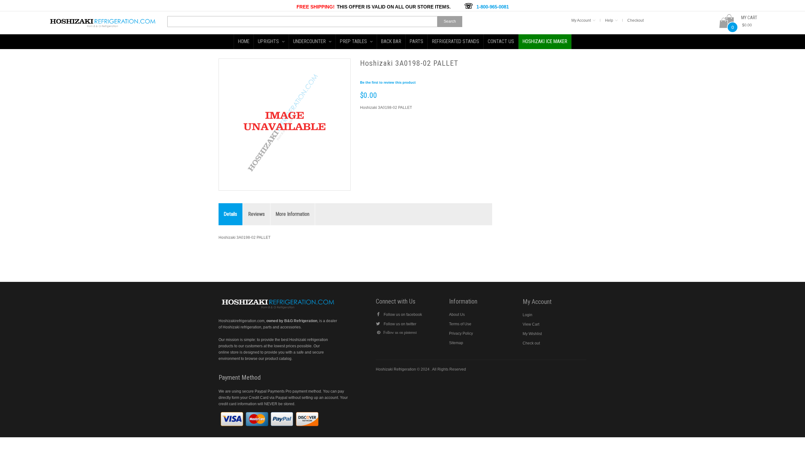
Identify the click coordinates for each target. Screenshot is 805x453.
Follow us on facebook (403, 314)
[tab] (231, 214)
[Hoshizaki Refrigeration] (103, 21)
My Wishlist (532, 334)
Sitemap (456, 343)
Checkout (635, 20)
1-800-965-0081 (492, 6)
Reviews (256, 214)
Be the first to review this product (388, 82)
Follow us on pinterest (400, 332)
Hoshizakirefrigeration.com (241, 321)
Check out (531, 343)
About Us (457, 314)
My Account (581, 20)
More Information (292, 214)
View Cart (531, 324)
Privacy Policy (461, 333)
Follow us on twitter (400, 324)
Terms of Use (460, 324)
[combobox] (302, 21)
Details (230, 214)
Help (609, 20)
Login (527, 315)
